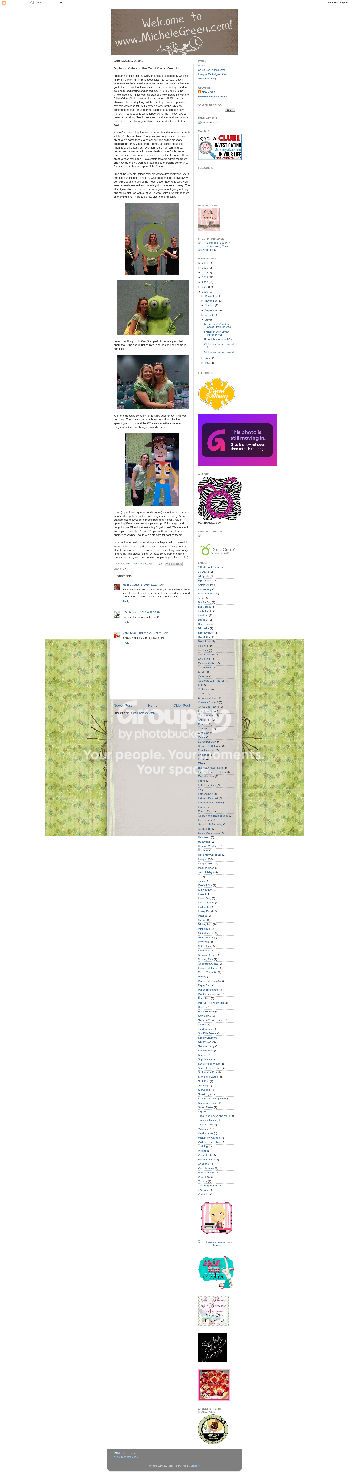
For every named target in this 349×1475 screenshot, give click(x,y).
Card (201, 672)
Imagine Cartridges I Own (213, 74)
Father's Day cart (208, 798)
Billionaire (203, 628)
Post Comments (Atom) (142, 713)
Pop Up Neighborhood (211, 1002)
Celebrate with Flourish (211, 680)
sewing (202, 1024)
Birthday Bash (206, 632)
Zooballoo (204, 1194)
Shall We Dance (207, 1033)
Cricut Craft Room (208, 706)
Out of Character (207, 972)
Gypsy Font (204, 828)
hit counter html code (126, 1457)
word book (204, 1164)
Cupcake (203, 724)
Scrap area (204, 1016)
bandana (203, 615)
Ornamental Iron (207, 968)
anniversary (205, 589)
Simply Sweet (206, 1042)
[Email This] (167, 564)
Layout (202, 894)
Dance (202, 737)
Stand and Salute (208, 1076)
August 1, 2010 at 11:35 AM (144, 612)
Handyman (204, 841)
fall (199, 789)
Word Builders (206, 1168)
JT (199, 876)
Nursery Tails (205, 959)
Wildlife (202, 1150)
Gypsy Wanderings (209, 833)
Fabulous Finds (207, 785)
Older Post (181, 705)
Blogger (195, 1465)
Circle (201, 693)
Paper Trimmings (208, 989)
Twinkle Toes (205, 1124)
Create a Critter (207, 698)
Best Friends (205, 624)
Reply (126, 601)
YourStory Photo (207, 1185)
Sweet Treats (205, 1107)
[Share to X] (174, 564)
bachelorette (205, 611)
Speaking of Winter (209, 1063)
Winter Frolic (205, 1155)
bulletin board (206, 654)
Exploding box (206, 776)
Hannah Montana (208, 846)
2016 (205, 263)
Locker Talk (204, 907)
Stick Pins (203, 1081)
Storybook (204, 1090)
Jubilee (202, 881)
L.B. (125, 612)
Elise (201, 763)
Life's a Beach (206, 902)
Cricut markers (206, 715)
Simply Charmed (207, 1037)
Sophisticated (206, 1059)
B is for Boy (204, 602)
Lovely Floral (205, 911)
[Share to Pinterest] (181, 564)
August (209, 315)
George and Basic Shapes (213, 815)
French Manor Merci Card (219, 339)
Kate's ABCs (205, 885)
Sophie (202, 1055)
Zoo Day (203, 1190)
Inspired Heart (206, 868)
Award (201, 598)
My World (203, 942)
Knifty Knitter (205, 889)
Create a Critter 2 (208, 702)
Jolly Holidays (206, 872)
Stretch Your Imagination (212, 1098)
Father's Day (205, 794)
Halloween (204, 837)
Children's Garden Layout (219, 352)
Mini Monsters (206, 933)
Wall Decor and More (210, 1142)
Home (152, 705)
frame (201, 807)
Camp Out (204, 659)
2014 (205, 272)
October (210, 305)
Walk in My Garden (209, 1137)
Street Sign (204, 1094)
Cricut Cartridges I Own (211, 70)
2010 (205, 291)
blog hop (203, 645)
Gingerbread (205, 820)
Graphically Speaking (210, 824)
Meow (201, 920)
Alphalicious (205, 580)
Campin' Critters (207, 663)
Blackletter (204, 637)
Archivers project (207, 593)
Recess (202, 1007)
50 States (203, 571)
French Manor (206, 811)
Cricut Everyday (207, 711)
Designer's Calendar (210, 746)
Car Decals (204, 667)
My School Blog (207, 78)
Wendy (127, 584)
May (208, 362)
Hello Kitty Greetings (210, 854)
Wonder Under (206, 1159)
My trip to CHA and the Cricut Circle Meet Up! (218, 325)
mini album (204, 928)
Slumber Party (206, 1046)
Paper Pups (205, 985)
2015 (205, 267)
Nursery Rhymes (207, 955)
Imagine (202, 859)
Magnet (202, 915)
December (211, 296)
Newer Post (123, 705)
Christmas (204, 689)
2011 (205, 287)
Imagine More (206, 863)
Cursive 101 (205, 728)
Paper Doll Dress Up (210, 981)
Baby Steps (204, 606)
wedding (203, 1146)
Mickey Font (205, 924)
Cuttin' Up (203, 733)
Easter (202, 759)
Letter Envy (204, 898)
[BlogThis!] (170, 564)
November (211, 300)
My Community (206, 937)
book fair (203, 650)
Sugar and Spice (207, 1103)
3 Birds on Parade (208, 567)
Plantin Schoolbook (209, 994)
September (211, 310)
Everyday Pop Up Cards (212, 772)
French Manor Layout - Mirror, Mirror (217, 333)
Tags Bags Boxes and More (214, 1116)
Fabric (201, 780)
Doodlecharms (206, 750)
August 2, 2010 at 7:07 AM (153, 633)
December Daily (207, 741)
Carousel (203, 676)
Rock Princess (206, 1011)
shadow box (205, 1029)
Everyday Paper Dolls (210, 767)
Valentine (203, 1129)
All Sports (203, 576)
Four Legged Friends (210, 802)
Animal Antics (205, 585)
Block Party (204, 641)
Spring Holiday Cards (210, 1068)
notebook (203, 950)
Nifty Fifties (204, 946)
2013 (205, 277)
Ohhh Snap (130, 633)
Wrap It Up (204, 1177)
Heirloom (203, 850)
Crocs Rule (204, 719)
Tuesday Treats (207, 1120)
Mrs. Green (208, 91)
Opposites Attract (208, 963)
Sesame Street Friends (211, 1020)
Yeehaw (202, 1181)
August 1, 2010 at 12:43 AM (148, 584)
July (207, 319)
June (208, 358)
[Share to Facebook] (177, 564)
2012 (205, 282)
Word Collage (206, 1172)
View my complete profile (212, 96)
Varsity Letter (205, 1133)
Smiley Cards (205, 1050)
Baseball (203, 619)
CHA (125, 568)
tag (200, 1111)
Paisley (202, 976)
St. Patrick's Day (207, 1072)
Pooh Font (204, 998)
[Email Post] (160, 563)
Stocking (203, 1085)
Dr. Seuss (203, 754)
